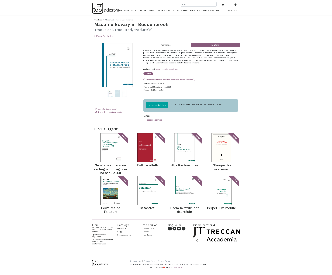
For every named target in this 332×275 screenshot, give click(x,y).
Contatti (146, 232)
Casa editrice (148, 228)
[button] (98, 69)
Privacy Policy (149, 261)
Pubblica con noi (124, 235)
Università (121, 228)
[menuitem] (123, 11)
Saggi (119, 232)
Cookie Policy (164, 261)
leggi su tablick (157, 105)
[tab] (166, 45)
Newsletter (147, 235)
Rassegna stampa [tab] (154, 120)
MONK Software (175, 267)
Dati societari (135, 261)
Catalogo (98, 20)
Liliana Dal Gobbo (104, 36)
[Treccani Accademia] (216, 246)
